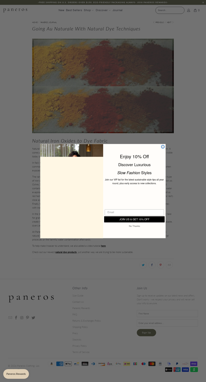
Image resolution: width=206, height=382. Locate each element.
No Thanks (134, 227)
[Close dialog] (162, 146)
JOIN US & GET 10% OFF (134, 220)
